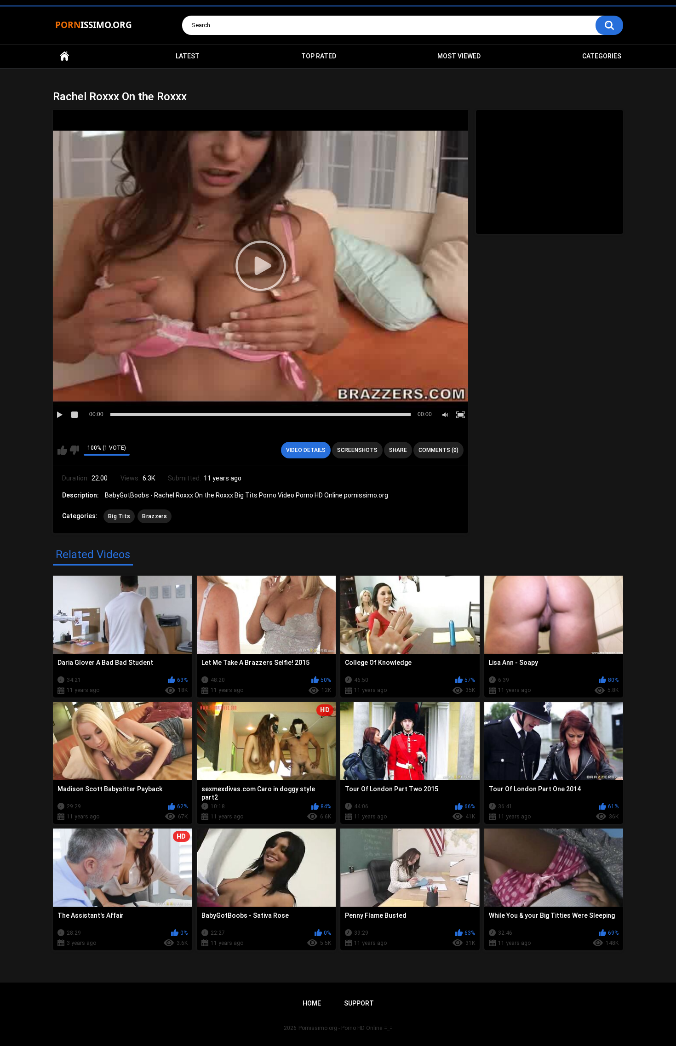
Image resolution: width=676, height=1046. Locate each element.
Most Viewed (459, 56)
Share (398, 450)
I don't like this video (74, 450)
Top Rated (318, 56)
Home (64, 56)
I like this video (62, 450)
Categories (601, 56)
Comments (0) (438, 450)
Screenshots (357, 450)
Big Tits (119, 516)
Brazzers (154, 516)
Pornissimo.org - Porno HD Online (340, 1028)
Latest (188, 56)
